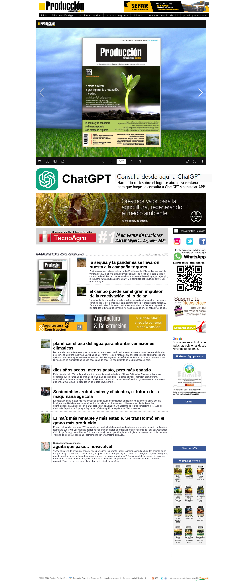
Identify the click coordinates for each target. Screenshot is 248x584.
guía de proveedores (193, 15)
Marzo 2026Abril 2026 (200, 478)
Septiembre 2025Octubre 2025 (200, 499)
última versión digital (63, 15)
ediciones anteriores (90, 15)
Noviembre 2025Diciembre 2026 (189, 499)
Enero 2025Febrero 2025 (178, 539)
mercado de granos (117, 15)
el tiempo (138, 15)
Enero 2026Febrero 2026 (178, 499)
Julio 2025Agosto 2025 (177, 519)
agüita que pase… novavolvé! (82, 446)
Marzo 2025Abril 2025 (200, 518)
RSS (156, 578)
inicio (44, 15)
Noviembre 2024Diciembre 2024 (189, 539)
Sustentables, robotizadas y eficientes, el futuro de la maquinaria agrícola (106, 394)
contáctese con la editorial (163, 15)
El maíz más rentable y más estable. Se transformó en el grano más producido (108, 420)
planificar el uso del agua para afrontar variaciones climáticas (103, 345)
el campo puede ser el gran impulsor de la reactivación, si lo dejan (126, 293)
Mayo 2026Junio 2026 (189, 477)
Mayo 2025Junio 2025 (189, 517)
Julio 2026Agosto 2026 (177, 478)
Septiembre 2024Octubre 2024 (200, 539)
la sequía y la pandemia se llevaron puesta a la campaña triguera (124, 264)
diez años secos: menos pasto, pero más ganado (102, 369)
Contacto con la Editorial (133, 578)
